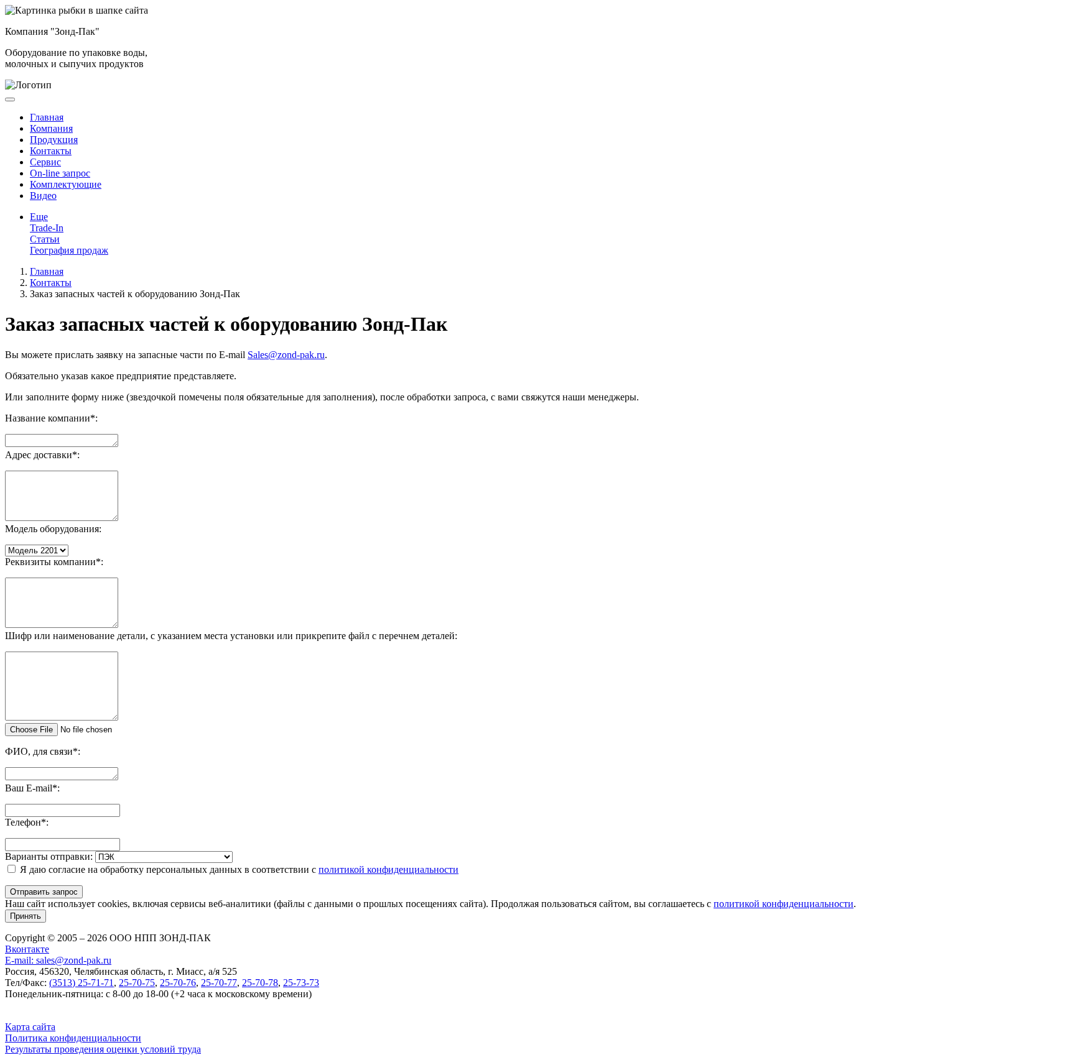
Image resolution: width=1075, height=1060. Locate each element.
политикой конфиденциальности (388, 869)
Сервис (45, 162)
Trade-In (46, 228)
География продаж (69, 250)
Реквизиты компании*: (54, 561)
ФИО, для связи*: (42, 751)
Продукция (54, 139)
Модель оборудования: (53, 528)
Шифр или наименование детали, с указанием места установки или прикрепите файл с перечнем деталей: (231, 635)
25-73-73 (301, 982)
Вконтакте (27, 949)
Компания (51, 128)
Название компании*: (51, 418)
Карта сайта (30, 1026)
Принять (25, 916)
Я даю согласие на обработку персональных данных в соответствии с (239, 869)
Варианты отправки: (49, 856)
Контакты (51, 150)
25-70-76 (178, 982)
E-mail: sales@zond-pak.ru (58, 960)
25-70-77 (219, 982)
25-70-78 (260, 982)
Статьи (45, 239)
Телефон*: (27, 822)
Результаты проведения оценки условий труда (103, 1049)
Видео (43, 195)
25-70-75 (137, 982)
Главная (46, 117)
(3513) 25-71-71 (81, 982)
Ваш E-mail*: (32, 788)
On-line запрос (60, 173)
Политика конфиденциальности (73, 1038)
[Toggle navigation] (10, 99)
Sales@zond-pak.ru (286, 354)
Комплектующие (65, 184)
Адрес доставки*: (42, 454)
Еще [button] (39, 216)
